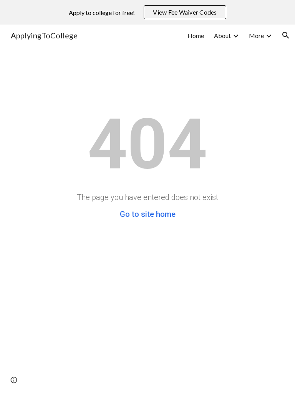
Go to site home (148, 214)
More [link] (256, 35)
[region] (147, 12)
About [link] (222, 35)
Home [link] (195, 35)
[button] (286, 35)
